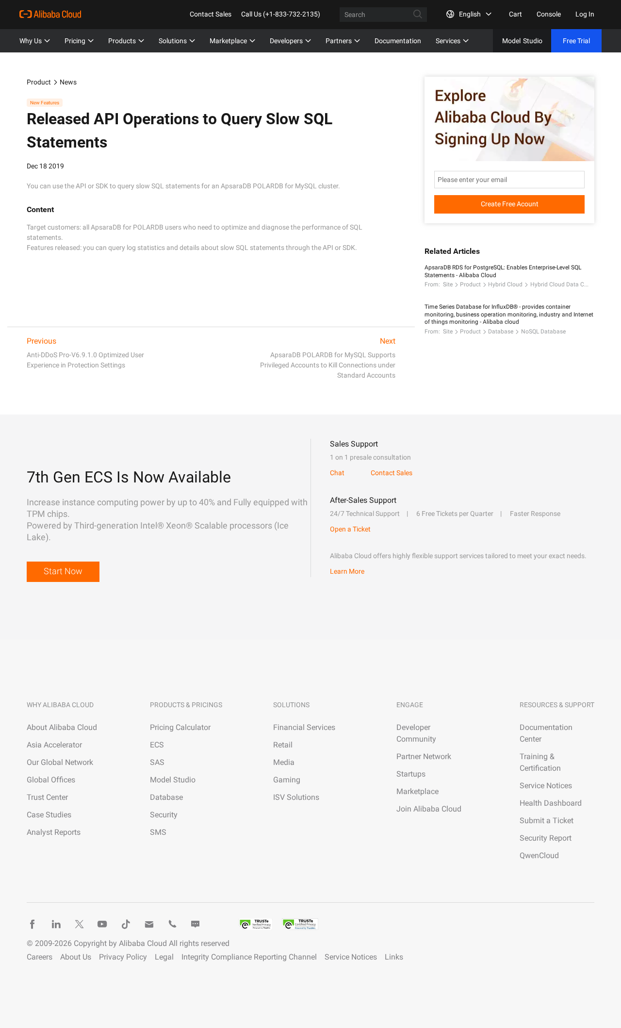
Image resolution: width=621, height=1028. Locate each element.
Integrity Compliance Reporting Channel (249, 957)
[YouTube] (102, 924)
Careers (39, 957)
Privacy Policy (123, 957)
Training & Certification (540, 762)
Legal (164, 957)
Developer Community (416, 733)
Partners (339, 41)
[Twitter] (79, 924)
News (68, 82)
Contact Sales (210, 14)
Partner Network (423, 756)
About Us (75, 957)
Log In (584, 14)
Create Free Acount (510, 204)
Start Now (63, 571)
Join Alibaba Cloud (428, 808)
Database (500, 331)
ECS (157, 744)
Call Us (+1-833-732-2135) (280, 14)
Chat (337, 473)
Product (39, 82)
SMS (158, 832)
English (470, 14)
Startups (410, 774)
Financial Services (304, 727)
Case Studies (49, 814)
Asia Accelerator (54, 744)
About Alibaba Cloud (62, 727)
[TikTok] (125, 924)
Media (283, 762)
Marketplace (228, 41)
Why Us (30, 41)
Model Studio (173, 779)
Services (448, 41)
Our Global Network (60, 762)
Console (549, 14)
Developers (286, 41)
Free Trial (576, 41)
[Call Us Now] (172, 924)
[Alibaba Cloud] (50, 14)
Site (448, 284)
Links (394, 957)
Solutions (173, 41)
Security (164, 814)
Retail (283, 744)
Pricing (75, 41)
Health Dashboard (551, 803)
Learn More (347, 571)
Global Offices (51, 779)
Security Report (546, 838)
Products (122, 41)
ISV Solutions (296, 797)
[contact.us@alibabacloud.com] (149, 924)
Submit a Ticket (546, 820)
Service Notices (546, 785)
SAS (157, 762)
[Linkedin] (56, 924)
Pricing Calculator (180, 727)
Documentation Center (546, 733)
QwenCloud (539, 855)
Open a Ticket (350, 529)
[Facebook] (32, 924)
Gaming (286, 779)
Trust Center (47, 797)
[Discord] (195, 924)
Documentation (398, 41)
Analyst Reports (54, 832)
